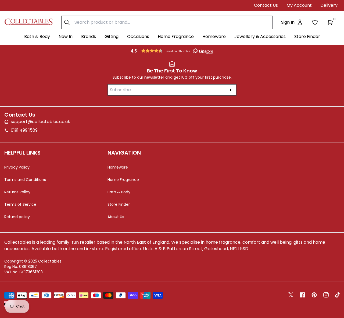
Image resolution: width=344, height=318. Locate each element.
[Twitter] (290, 294)
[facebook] (302, 295)
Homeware (214, 36)
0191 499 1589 (24, 130)
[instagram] (326, 295)
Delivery (329, 5)
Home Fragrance (176, 36)
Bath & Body (37, 36)
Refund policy (17, 216)
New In (66, 36)
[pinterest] (314, 295)
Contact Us (266, 5)
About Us (116, 216)
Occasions (138, 36)
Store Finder (307, 36)
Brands (88, 36)
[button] (331, 22)
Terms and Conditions (25, 179)
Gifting (112, 36)
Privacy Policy (17, 167)
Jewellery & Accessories (260, 36)
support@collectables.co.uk (40, 121)
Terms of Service (20, 204)
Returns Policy (17, 192)
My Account (299, 5)
